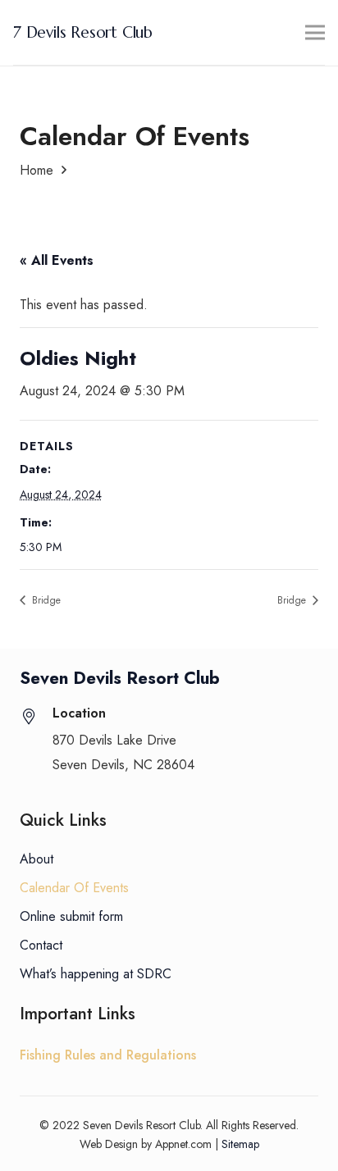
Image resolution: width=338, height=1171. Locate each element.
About (36, 859)
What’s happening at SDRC (95, 973)
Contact (41, 945)
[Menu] (315, 32)
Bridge (45, 600)
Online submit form (71, 916)
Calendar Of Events (74, 887)
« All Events (57, 260)
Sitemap (240, 1144)
